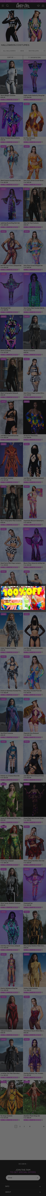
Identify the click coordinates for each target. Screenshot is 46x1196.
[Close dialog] (44, 587)
